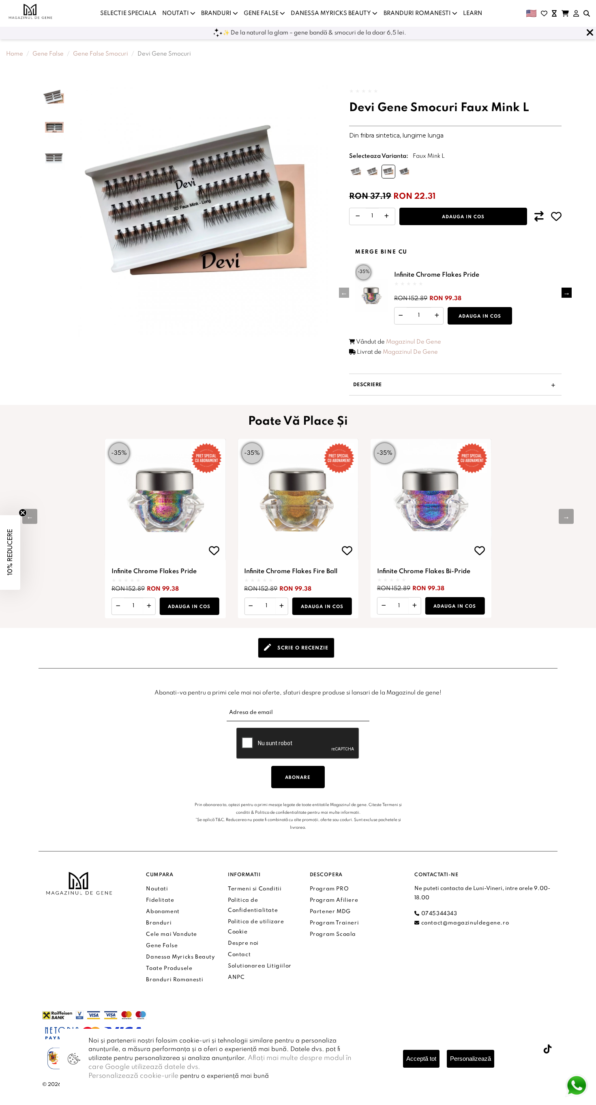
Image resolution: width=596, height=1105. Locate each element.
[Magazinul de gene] (31, 11)
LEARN (472, 13)
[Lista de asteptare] (554, 13)
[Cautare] (586, 13)
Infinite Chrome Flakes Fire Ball (290, 571)
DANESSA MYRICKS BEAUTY (331, 13)
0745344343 (438, 913)
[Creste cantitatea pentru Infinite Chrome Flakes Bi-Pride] (414, 606)
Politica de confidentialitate (281, 812)
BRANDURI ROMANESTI (418, 13)
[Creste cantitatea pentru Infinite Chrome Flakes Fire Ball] (281, 606)
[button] (567, 293)
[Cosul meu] (565, 13)
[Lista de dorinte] (544, 13)
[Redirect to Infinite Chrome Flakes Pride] (371, 295)
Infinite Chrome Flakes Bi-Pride (423, 571)
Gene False (48, 54)
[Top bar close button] (590, 33)
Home (14, 54)
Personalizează (470, 1058)
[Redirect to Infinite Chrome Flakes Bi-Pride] (431, 499)
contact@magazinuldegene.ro (464, 923)
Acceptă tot (421, 1058)
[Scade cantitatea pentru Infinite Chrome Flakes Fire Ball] (250, 606)
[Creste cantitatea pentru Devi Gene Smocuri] (386, 216)
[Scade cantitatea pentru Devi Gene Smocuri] (357, 216)
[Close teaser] (23, 513)
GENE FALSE (262, 13)
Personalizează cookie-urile (133, 1076)
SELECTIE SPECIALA (128, 13)
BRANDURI (217, 13)
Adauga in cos (463, 217)
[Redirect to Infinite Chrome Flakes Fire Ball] (298, 499)
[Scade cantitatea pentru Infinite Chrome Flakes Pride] (400, 315)
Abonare (298, 777)
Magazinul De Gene (413, 342)
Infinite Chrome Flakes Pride (436, 275)
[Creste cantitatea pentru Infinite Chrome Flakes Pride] (436, 315)
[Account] (576, 13)
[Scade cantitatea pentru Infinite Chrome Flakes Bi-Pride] (383, 606)
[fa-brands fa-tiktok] (548, 1049)
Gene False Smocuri (100, 54)
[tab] (296, 648)
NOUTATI (176, 13)
